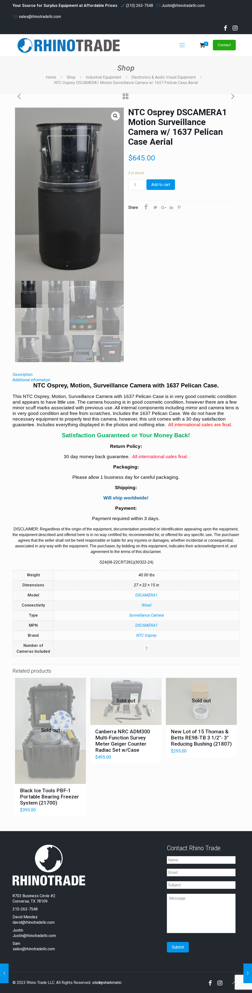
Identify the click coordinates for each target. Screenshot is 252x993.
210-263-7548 (25, 909)
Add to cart (160, 184)
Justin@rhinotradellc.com (183, 5)
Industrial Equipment (103, 77)
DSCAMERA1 (146, 595)
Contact (224, 45)
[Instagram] (235, 29)
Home (51, 77)
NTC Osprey (146, 635)
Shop (71, 77)
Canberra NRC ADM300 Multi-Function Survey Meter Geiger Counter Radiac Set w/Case (122, 741)
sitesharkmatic (107, 982)
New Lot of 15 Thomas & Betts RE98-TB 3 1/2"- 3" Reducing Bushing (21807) (201, 738)
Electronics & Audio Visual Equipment (163, 77)
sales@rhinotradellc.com (40, 16)
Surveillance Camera (146, 615)
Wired (146, 605)
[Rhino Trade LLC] (68, 45)
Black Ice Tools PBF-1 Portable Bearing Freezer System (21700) (49, 797)
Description (22, 374)
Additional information (31, 380)
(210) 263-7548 (139, 5)
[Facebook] (225, 29)
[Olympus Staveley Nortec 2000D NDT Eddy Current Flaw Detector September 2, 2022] (247, 973)
